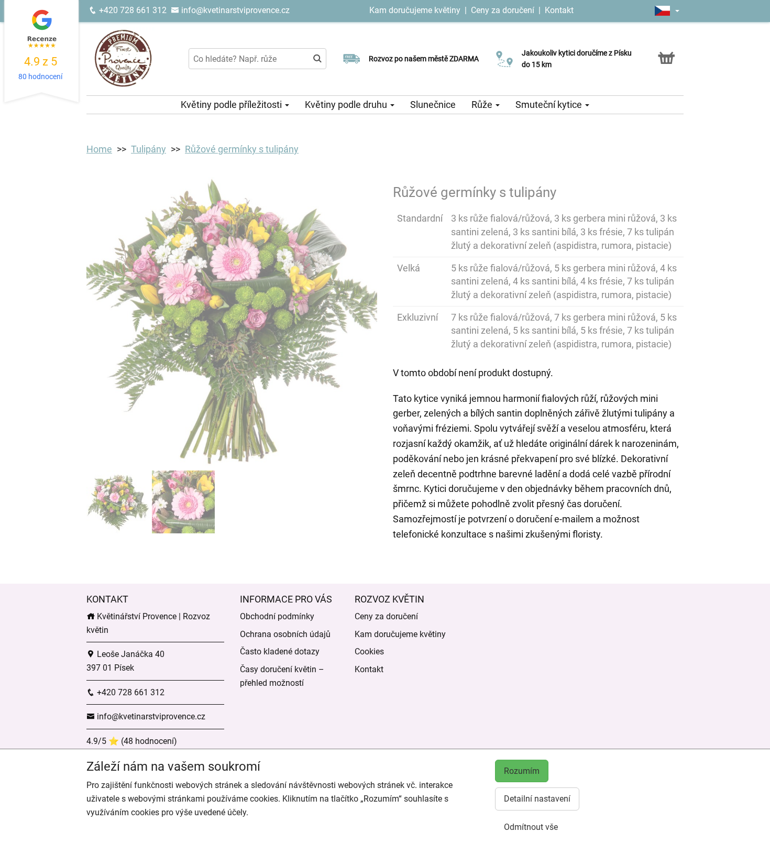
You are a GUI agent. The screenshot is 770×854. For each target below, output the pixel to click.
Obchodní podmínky (277, 616)
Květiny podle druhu (347, 104)
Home (99, 149)
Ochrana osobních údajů (285, 634)
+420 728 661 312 (132, 10)
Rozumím (522, 771)
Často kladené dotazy (280, 651)
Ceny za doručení (502, 10)
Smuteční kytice (549, 104)
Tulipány (148, 149)
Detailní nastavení (537, 799)
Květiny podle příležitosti (232, 104)
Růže (482, 104)
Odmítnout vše (531, 827)
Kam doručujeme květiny (414, 10)
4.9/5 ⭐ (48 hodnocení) (131, 741)
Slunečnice (433, 104)
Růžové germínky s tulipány (242, 149)
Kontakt (559, 10)
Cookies (369, 651)
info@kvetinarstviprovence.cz (234, 10)
